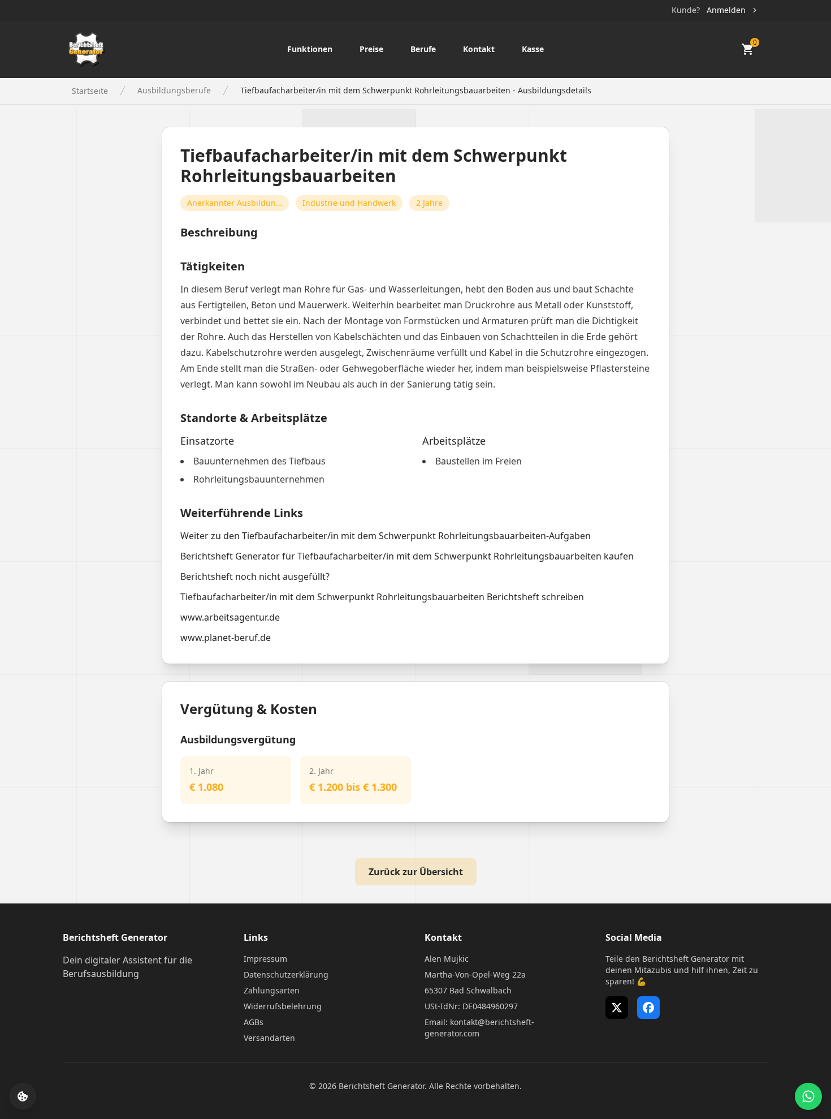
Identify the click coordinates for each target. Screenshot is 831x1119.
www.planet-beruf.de (225, 637)
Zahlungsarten (272, 990)
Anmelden (726, 10)
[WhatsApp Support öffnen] (808, 1096)
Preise (371, 49)
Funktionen (309, 49)
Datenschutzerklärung (286, 974)
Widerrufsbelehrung (283, 1006)
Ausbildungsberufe (174, 90)
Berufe (423, 49)
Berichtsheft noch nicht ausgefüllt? (255, 576)
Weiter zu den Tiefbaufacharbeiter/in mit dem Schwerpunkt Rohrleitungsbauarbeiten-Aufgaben (385, 536)
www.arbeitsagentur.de (230, 617)
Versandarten (269, 1037)
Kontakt (479, 49)
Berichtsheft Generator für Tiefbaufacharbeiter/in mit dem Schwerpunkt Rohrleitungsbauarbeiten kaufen (407, 556)
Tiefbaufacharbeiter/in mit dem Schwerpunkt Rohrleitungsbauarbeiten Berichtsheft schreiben (382, 597)
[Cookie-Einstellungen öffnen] (22, 1096)
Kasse (533, 49)
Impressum (265, 958)
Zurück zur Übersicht (416, 872)
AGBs (253, 1022)
